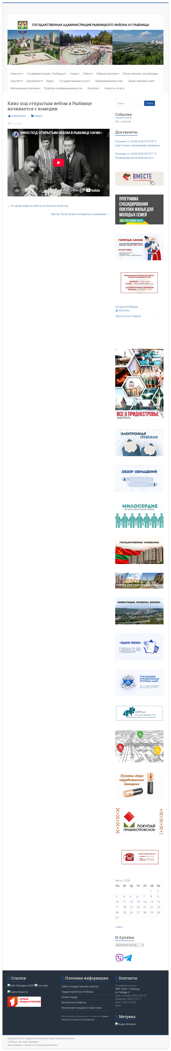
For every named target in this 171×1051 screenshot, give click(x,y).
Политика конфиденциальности (63, 88)
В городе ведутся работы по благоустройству (38, 205)
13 (138, 902)
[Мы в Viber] (119, 961)
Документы (33, 81)
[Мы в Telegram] (128, 961)
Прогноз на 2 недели (128, 316)
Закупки (15, 81)
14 (144, 902)
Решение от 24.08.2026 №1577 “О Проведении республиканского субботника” (135, 156)
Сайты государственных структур (80, 986)
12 (131, 902)
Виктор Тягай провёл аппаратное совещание (80, 214)
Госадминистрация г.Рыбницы (45, 73)
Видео (50, 81)
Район (87, 73)
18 (124, 907)
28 (144, 912)
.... (116, 164)
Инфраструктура (107, 73)
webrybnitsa (18, 115)
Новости (16, 73)
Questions (93, 88)
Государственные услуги (74, 81)
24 (117, 912)
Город (73, 73)
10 (117, 902)
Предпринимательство (109, 81)
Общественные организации (140, 73)
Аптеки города (69, 997)
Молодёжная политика (24, 88)
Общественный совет (141, 81)
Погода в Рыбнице (126, 306)
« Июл (118, 927)
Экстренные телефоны (73, 1002)
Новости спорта (114, 88)
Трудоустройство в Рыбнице (77, 991)
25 (124, 912)
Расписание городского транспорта (81, 1007)
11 (124, 902)
